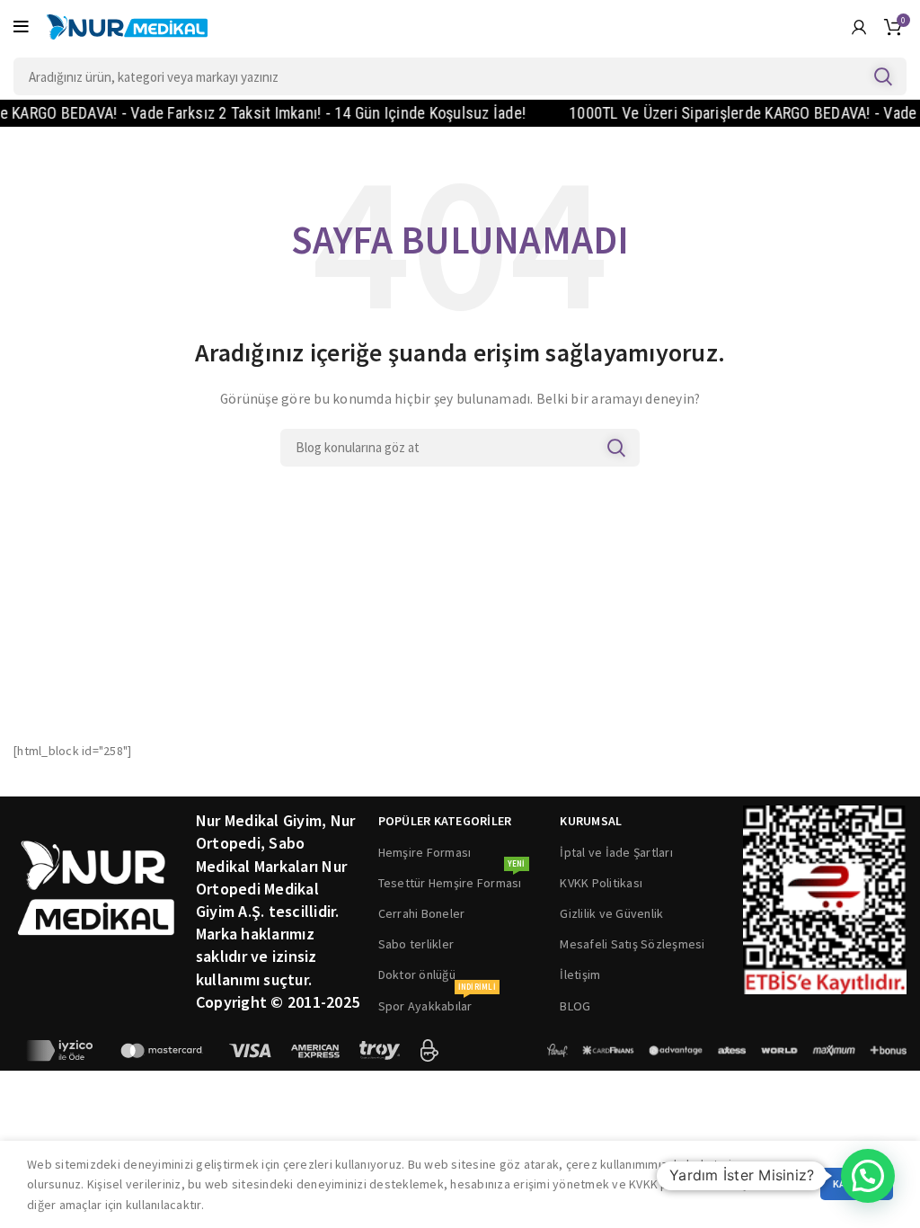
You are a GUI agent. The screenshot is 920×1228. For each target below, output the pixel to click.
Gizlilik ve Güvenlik (611, 913)
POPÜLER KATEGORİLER (445, 821)
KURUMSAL (591, 821)
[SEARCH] (882, 76)
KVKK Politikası (601, 883)
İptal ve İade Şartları (616, 852)
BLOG (575, 1006)
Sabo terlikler (416, 944)
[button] (868, 1176)
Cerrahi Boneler (421, 913)
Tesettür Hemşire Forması (452, 879)
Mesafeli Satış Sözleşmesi (632, 944)
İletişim (580, 974)
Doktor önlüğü (417, 974)
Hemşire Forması (425, 852)
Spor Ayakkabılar (437, 1002)
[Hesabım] (859, 27)
